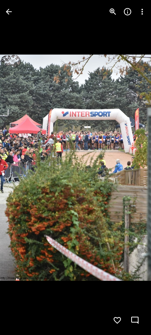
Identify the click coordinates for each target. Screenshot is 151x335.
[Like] (117, 320)
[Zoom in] (113, 11)
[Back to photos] (9, 12)
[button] (20, 167)
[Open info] (127, 11)
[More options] (142, 11)
